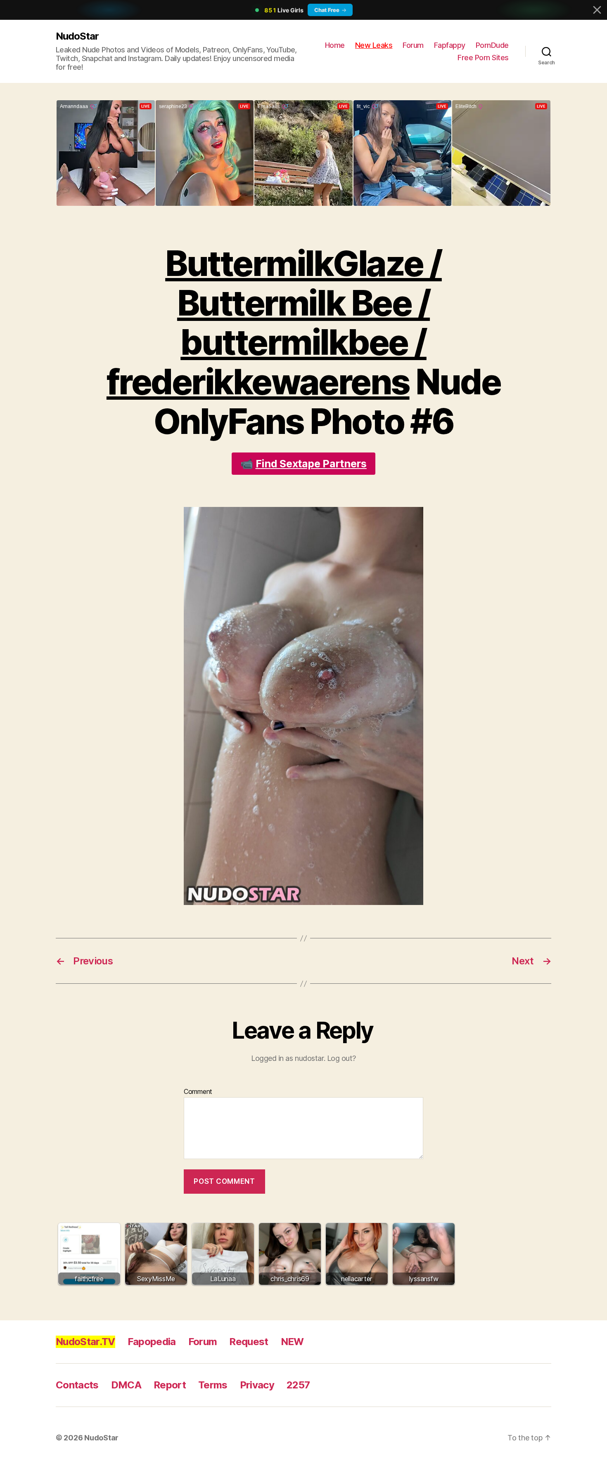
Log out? (341, 1058)
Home (335, 45)
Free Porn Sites (483, 57)
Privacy (257, 1385)
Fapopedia (152, 1342)
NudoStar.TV (85, 1342)
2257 (298, 1385)
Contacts (77, 1385)
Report (170, 1385)
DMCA (126, 1385)
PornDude (492, 45)
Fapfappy (449, 45)
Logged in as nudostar (287, 1058)
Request (248, 1342)
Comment (198, 1092)
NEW (292, 1342)
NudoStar (77, 36)
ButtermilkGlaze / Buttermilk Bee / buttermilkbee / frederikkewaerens (274, 323)
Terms (213, 1385)
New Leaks (374, 45)
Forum (413, 45)
